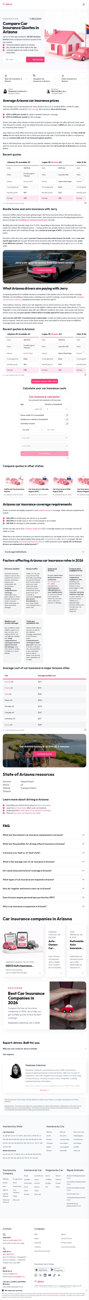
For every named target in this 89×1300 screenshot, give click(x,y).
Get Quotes (38, 59)
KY (38, 1136)
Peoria (7, 725)
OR (15, 1143)
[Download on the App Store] (41, 1269)
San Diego (77, 1143)
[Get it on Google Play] (57, 1269)
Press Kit (37, 1243)
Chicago (49, 1143)
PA (18, 1143)
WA (41, 1143)
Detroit (62, 1132)
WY (10, 1147)
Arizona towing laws (43, 805)
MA (4, 1139)
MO (18, 1139)
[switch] (66, 415)
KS (35, 1136)
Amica (5, 1183)
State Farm (17, 1186)
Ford (26, 1187)
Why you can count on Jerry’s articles (20, 1049)
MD (7, 1139)
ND (30, 1139)
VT (38, 1143)
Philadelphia (78, 1136)
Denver (49, 1151)
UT (33, 1143)
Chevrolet (28, 1183)
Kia (46, 1187)
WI (4, 1147)
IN (33, 1136)
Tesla (36, 1191)
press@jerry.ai (19, 1277)
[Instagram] (35, 1275)
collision (64, 539)
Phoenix (54, 162)
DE (20, 1136)
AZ (9, 1136)
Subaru (58, 1179)
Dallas (48, 1147)
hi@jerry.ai (13, 1274)
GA (25, 1136)
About (63, 1234)
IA (27, 1136)
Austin (48, 1136)
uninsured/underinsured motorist (31, 542)
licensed (63, 1286)
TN (28, 1143)
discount (73, 243)
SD (25, 1143)
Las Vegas (64, 1143)
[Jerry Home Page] (7, 4)
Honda (26, 1194)
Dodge (48, 1183)
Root (15, 1183)
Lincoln (37, 1183)
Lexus (36, 1179)
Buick (26, 1176)
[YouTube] (49, 1275)
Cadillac (27, 1179)
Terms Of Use (66, 1238)
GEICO (5, 1190)
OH (9, 1143)
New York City (79, 1132)
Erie (4, 1186)
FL (22, 1136)
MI (12, 1139)
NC (27, 1139)
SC (22, 1143)
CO (14, 1136)
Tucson (7, 688)
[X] (40, 1275)
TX (30, 1143)
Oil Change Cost (73, 1194)
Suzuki (58, 1183)
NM (40, 1139)
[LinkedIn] (45, 1275)
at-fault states (20, 808)
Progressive (17, 1179)
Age (22, 404)
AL (4, 1136)
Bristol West (28, 181)
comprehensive (50, 539)
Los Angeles (64, 1147)
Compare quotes (44, 270)
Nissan (36, 1187)
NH (35, 1139)
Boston (49, 1139)
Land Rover (38, 1176)
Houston (63, 1136)
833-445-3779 (15, 1240)
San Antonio (78, 1139)
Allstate (5, 1179)
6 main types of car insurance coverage (34, 810)
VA (36, 1143)
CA (11, 1136)
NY (7, 1143)
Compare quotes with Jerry (44, 381)
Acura (47, 1176)
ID (29, 1136)
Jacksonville (64, 1139)
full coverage (33, 109)
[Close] (86, 1290)
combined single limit (32, 529)
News (36, 1238)
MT (24, 1139)
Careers (37, 1247)
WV (6, 1147)
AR (6, 1136)
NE (32, 1139)
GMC (26, 1191)
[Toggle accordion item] (83, 552)
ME (10, 1139)
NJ (38, 1139)
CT (17, 1136)
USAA (15, 1196)
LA (40, 1136)
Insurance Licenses (68, 1247)
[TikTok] (54, 1275)
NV (4, 1143)
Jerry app (20, 1243)
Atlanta (49, 1132)
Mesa (7, 694)
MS (21, 1139)
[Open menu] (83, 4)
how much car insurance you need (26, 813)
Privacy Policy (66, 1243)
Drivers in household (53, 404)
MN (15, 1139)
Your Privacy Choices (42, 1251)
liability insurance (45, 510)
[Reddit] (59, 1275)
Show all (77, 1151)
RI (20, 1143)
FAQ (36, 1234)
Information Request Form (13, 1287)
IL (31, 1136)
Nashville (63, 1151)
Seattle (76, 1147)
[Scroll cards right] (83, 180)
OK (12, 1143)
